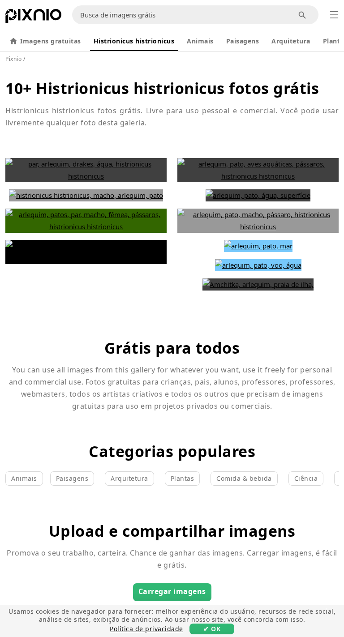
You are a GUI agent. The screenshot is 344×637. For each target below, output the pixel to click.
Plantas (182, 478)
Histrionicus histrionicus (134, 41)
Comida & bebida (244, 478)
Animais (200, 41)
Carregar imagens (172, 591)
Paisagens (242, 41)
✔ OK (211, 628)
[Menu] (334, 14)
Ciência (306, 478)
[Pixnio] (33, 18)
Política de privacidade (146, 628)
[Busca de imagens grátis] (302, 15)
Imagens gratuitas (50, 41)
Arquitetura (290, 41)
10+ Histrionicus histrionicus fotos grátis (162, 88)
